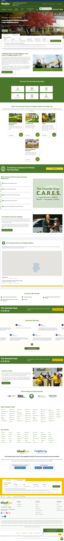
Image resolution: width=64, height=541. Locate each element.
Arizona (2, 434)
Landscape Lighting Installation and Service (52, 297)
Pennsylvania (43, 434)
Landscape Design (29, 123)
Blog (37, 9)
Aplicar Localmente (39, 514)
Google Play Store (48, 467)
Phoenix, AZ (43, 415)
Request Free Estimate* (46, 8)
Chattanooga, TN (12, 411)
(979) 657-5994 (57, 9)
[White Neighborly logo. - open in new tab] (3, 0)
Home (3, 496)
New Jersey (35, 432)
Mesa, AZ (34, 411)
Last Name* (16, 484)
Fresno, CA (19, 416)
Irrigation (44, 123)
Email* (24, 484)
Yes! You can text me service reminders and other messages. (14, 43)
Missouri (26, 434)
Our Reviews (54, 168)
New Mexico (35, 434)
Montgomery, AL (36, 415)
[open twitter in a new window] (57, 14)
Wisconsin (50, 442)
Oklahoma (35, 442)
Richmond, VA (43, 421)
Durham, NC (19, 409)
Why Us (37, 504)
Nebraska (26, 438)
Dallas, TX (11, 421)
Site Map (58, 508)
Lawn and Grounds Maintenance (10, 296)
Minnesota (19, 442)
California (3, 438)
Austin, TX (3, 415)
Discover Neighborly (19, 467)
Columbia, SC (11, 417)
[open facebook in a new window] (55, 14)
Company (38, 501)
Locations (8, 496)
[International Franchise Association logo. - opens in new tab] (2, 516)
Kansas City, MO (28, 415)
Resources (59, 501)
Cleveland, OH (11, 415)
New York (34, 436)
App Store (39, 467)
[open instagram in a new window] (62, 14)
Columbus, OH (12, 419)
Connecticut (3, 442)
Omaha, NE (43, 411)
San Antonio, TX (52, 412)
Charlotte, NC (11, 409)
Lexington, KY (27, 419)
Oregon (42, 432)
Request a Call (56, 486)
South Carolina (43, 436)
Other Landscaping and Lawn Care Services (10, 300)
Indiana (10, 440)
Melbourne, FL (35, 409)
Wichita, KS (58, 416)
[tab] (6, 35)
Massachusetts (20, 438)
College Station (11, 278)
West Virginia (51, 440)
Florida (10, 432)
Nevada (26, 440)
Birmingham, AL (4, 420)
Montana (26, 436)
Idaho (10, 436)
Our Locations (59, 506)
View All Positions (6, 383)
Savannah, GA (51, 416)
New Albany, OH (44, 409)
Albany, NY (3, 409)
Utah (49, 432)
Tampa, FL (58, 409)
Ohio (34, 440)
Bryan (4, 278)
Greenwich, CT (27, 409)
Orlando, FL (43, 413)
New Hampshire (28, 442)
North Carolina (35, 438)
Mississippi (27, 432)
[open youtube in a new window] (59, 14)
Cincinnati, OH (11, 413)
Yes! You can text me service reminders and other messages (15, 488)
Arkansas (3, 436)
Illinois (10, 438)
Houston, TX (27, 411)
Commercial (10, 9)
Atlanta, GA (3, 413)
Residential (4, 9)
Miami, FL (34, 413)
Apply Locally (38, 512)
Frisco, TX (19, 418)
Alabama (2, 432)
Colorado (3, 440)
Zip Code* (44, 484)
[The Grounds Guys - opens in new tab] (23, 452)
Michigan (18, 440)
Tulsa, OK (58, 411)
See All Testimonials (32, 348)
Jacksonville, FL (28, 413)
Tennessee (43, 440)
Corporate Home (60, 510)
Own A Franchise (39, 510)
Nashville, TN (35, 420)
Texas (42, 442)
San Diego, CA (51, 414)
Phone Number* (35, 484)
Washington (51, 438)
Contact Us (38, 508)
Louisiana (19, 436)
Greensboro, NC (20, 420)
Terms (33, 46)
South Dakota (43, 438)
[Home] (1, 496)
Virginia (50, 436)
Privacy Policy (37, 46)
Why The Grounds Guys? (30, 9)
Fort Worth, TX (20, 414)
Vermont (50, 434)
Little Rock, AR (27, 421)
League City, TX (28, 417)
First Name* (6, 484)
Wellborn (16, 278)
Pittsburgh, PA (43, 417)
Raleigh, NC (43, 419)
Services (19, 501)
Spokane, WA (51, 418)
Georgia (10, 434)
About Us (22, 9)
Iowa (10, 442)
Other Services (16, 9)
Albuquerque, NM (4, 411)
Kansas (18, 432)
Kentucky (18, 434)
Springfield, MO (51, 420)
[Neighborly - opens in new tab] (40, 452)
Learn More (11, 135)
